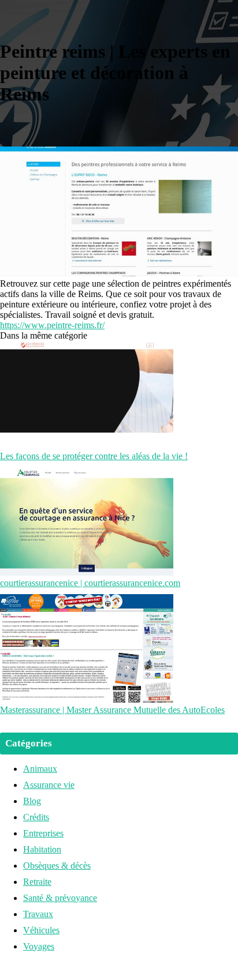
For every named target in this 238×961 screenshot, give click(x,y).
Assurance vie (49, 785)
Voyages (38, 946)
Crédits (36, 817)
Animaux (40, 769)
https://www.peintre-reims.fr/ (52, 325)
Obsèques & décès (57, 865)
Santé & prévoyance (60, 898)
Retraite (37, 882)
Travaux (38, 914)
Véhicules (41, 930)
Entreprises (43, 833)
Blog (32, 801)
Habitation (42, 849)
